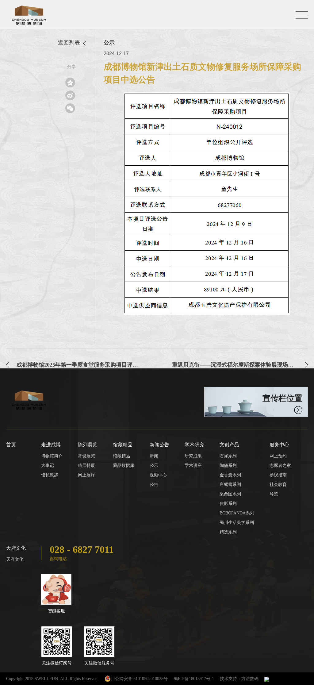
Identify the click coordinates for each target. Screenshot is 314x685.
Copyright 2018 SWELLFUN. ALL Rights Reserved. (52, 678)
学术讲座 (193, 465)
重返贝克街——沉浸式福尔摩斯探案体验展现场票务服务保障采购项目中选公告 (240, 365)
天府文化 (16, 548)
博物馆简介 (52, 456)
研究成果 (193, 456)
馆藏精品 (122, 444)
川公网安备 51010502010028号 (139, 678)
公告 (154, 484)
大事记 (47, 465)
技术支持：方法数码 (239, 678)
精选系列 (228, 532)
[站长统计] (266, 678)
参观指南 (278, 475)
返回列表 (70, 43)
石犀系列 (228, 456)
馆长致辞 (49, 475)
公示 (154, 465)
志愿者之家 (280, 465)
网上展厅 (86, 475)
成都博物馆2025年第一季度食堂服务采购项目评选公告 (79, 365)
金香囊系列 (230, 475)
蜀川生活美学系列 (237, 522)
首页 (11, 444)
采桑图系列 (230, 494)
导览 (274, 494)
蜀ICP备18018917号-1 (194, 678)
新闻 (154, 456)
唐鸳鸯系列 (230, 484)
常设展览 (86, 456)
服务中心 (279, 444)
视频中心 (158, 475)
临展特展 (86, 465)
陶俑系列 (228, 465)
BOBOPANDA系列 (237, 513)
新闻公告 (159, 444)
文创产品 (229, 444)
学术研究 (194, 444)
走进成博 (51, 444)
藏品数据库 (123, 465)
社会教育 (278, 484)
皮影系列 (228, 503)
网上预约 (278, 456)
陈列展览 (88, 444)
